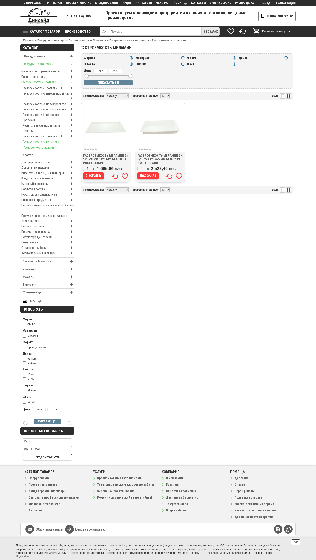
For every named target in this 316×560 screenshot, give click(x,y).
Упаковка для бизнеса (44, 504)
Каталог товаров (45, 31)
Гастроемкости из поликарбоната (47, 104)
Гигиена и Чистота (48, 261)
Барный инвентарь (46, 76)
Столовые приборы (46, 247)
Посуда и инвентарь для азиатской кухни (47, 208)
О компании (33, 3)
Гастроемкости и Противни (46, 82)
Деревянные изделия (46, 167)
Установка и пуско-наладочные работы (125, 485)
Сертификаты (245, 491)
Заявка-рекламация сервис (254, 504)
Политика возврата (248, 497)
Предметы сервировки (46, 231)
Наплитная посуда (46, 189)
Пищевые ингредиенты (46, 199)
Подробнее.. (24, 556)
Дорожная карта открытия (254, 517)
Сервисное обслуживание (116, 491)
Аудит (127, 3)
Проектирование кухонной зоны (120, 478)
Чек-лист (163, 3)
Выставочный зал (91, 529)
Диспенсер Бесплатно (182, 497)
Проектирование (78, 3)
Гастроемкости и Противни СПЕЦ (47, 88)
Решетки (47, 131)
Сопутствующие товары (46, 237)
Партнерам (54, 3)
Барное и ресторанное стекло (46, 71)
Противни (47, 120)
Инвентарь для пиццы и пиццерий (46, 173)
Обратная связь (49, 529)
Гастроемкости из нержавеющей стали (48, 96)
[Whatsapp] (288, 529)
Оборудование (48, 56)
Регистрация (286, 3)
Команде (180, 3)
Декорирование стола (46, 162)
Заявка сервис (220, 3)
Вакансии (172, 485)
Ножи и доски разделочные (46, 194)
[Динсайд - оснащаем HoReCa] (38, 16)
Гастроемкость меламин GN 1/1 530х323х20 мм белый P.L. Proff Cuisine (105, 159)
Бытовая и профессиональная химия (55, 497)
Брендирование (106, 3)
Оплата (240, 485)
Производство (78, 31)
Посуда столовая (46, 226)
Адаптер (28, 155)
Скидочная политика (181, 491)
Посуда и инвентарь (47, 64)
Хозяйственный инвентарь (46, 253)
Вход (266, 3)
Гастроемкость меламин (39, 147)
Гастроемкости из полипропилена (47, 109)
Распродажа (244, 3)
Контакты (198, 3)
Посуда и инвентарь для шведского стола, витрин (46, 218)
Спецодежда (46, 242)
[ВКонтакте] (278, 529)
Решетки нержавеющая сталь (47, 125)
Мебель (48, 277)
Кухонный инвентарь (46, 183)
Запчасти (48, 284)
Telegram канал (177, 504)
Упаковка (48, 269)
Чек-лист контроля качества (255, 510)
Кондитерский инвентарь (46, 178)
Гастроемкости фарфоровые (47, 114)
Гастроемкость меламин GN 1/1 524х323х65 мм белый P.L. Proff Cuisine (160, 159)
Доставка (242, 478)
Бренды (36, 301)
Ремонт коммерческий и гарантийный (124, 497)
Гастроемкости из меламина (47, 141)
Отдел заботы (176, 510)
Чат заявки (144, 3)
